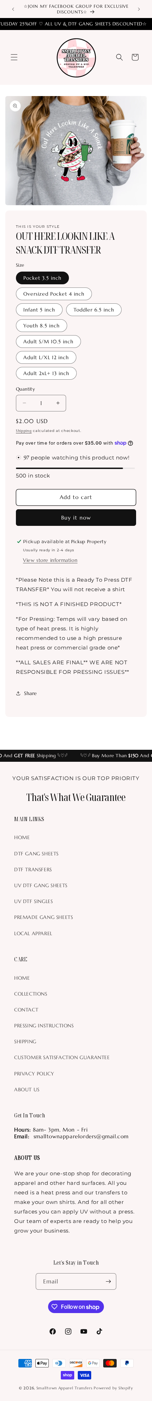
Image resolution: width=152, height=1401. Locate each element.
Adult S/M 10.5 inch (48, 341)
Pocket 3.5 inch (42, 278)
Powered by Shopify (113, 1387)
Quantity (25, 389)
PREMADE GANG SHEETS (43, 917)
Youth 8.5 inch (41, 325)
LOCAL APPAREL (33, 933)
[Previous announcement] (13, 9)
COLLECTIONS (30, 994)
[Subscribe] (108, 1281)
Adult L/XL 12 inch (46, 357)
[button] (14, 57)
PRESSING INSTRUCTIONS (44, 1025)
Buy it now (76, 517)
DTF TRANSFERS (33, 869)
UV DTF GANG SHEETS (41, 885)
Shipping (24, 430)
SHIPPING (25, 1041)
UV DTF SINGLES (33, 901)
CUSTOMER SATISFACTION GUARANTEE (62, 1057)
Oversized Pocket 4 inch (53, 294)
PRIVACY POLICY (34, 1073)
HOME (22, 837)
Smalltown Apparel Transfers (64, 1387)
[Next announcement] (139, 9)
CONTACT (26, 1010)
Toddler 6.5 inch (94, 310)
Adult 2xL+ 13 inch (46, 373)
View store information (50, 560)
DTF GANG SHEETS (36, 853)
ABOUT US (27, 1089)
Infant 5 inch (39, 310)
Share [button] (30, 693)
